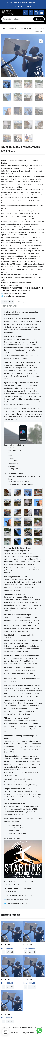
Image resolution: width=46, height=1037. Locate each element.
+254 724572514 (25, 895)
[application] (23, 433)
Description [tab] (7, 302)
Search (38, 19)
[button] (41, 41)
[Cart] (36, 12)
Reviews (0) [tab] (20, 302)
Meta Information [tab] (10, 306)
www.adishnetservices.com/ (17, 903)
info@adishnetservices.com (17, 899)
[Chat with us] (39, 1030)
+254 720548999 (10, 895)
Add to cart (3, 952)
